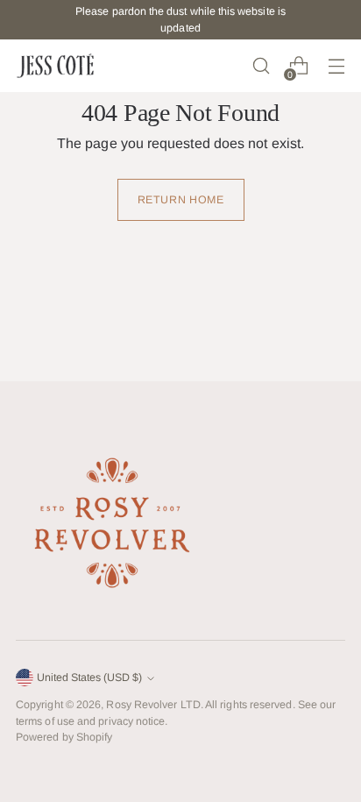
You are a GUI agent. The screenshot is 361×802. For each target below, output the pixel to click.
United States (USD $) (89, 677)
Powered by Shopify (64, 737)
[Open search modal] (261, 66)
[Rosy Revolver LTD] (55, 66)
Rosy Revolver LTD (153, 705)
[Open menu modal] (336, 66)
